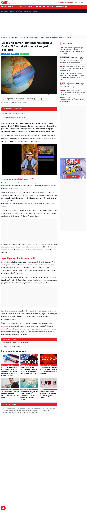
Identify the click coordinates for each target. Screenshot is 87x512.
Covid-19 (19, 342)
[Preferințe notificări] (3, 508)
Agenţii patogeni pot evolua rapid (15, 117)
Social (30, 7)
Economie (22, 7)
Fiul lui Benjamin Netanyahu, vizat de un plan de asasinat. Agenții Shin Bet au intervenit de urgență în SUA (72, 92)
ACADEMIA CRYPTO (34, 11)
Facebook (6, 53)
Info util (50, 7)
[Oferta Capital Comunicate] (73, 168)
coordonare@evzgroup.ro (65, 2)
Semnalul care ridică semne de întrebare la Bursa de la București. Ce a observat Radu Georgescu (72, 85)
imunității (24, 244)
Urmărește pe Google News (38, 99)
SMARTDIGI (4, 11)
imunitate (25, 342)
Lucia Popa (11, 102)
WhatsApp (25, 53)
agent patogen (12, 342)
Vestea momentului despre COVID (15, 113)
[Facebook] (79, 2)
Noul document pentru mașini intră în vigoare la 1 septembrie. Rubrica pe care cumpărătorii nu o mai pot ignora (72, 50)
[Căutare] (85, 2)
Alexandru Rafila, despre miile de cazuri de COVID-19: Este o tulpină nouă (10, 395)
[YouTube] (82, 2)
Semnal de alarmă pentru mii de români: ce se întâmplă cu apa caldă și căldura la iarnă (72, 68)
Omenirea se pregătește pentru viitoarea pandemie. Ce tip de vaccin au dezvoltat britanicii (29, 396)
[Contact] (76, 2)
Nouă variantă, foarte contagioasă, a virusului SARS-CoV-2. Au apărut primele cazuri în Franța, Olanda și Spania (10, 372)
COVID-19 (5, 185)
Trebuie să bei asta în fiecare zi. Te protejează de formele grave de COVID (48, 395)
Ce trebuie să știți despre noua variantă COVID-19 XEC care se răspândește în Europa (48, 370)
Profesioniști (61, 7)
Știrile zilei (67, 44)
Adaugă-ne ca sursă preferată (14, 99)
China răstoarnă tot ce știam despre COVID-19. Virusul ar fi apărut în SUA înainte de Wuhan (28, 370)
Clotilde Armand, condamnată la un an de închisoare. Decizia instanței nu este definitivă (72, 100)
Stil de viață (40, 7)
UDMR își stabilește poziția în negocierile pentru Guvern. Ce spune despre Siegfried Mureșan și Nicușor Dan (72, 76)
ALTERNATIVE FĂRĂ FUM (16, 11)
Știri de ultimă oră (9, 7)
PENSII (26, 11)
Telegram (15, 53)
